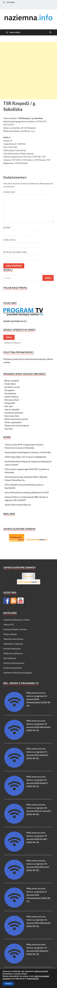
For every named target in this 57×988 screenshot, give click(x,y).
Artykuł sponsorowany (13, 663)
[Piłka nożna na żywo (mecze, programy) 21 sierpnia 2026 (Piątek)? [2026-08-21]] (14, 795)
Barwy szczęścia (12, 380)
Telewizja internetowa (13, 639)
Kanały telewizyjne (12, 648)
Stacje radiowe (10, 634)
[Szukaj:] (28, 278)
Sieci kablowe (9, 658)
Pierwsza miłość (12, 399)
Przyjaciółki (10, 403)
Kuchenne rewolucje (14, 412)
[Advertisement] (28, 70)
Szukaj (9, 337)
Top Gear (9, 428)
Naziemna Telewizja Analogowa (17, 672)
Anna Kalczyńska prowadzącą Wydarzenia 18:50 (27, 492)
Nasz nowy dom (12, 416)
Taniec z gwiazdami (13, 422)
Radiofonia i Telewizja (13, 643)
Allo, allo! (9, 406)
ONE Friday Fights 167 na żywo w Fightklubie (25, 457)
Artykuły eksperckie (12, 667)
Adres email (10, 240)
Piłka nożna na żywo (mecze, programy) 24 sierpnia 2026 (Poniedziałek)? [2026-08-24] (38, 699)
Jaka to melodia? (12, 409)
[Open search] (50, 32)
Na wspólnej (10, 393)
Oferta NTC (8, 624)
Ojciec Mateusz (12, 396)
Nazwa (7, 228)
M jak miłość (10, 383)
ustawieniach (33, 978)
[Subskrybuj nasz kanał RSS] (13, 601)
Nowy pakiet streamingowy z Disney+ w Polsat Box (28, 452)
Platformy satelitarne (13, 653)
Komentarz (10, 192)
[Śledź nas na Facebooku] (6, 601)
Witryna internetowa (15, 252)
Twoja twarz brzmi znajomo (17, 425)
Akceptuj (8, 984)
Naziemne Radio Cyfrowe (15, 629)
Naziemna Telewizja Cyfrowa (16, 619)
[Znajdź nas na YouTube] (20, 601)
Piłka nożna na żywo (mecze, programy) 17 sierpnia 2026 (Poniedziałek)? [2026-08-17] (38, 895)
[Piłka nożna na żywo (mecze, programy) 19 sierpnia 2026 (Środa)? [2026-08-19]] (14, 850)
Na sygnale (9, 390)
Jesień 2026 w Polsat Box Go (18, 504)
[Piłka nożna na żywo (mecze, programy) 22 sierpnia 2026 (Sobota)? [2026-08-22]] (14, 767)
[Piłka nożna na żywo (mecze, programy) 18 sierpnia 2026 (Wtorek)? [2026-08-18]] (14, 879)
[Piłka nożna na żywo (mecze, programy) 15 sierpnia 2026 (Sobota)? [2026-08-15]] (14, 962)
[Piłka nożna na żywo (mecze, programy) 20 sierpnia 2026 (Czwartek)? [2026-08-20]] (14, 823)
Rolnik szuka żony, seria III (16, 419)
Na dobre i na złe (12, 387)
